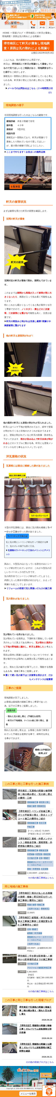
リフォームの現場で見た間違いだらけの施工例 (29, 588)
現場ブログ (17, 33)
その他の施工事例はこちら (41, 877)
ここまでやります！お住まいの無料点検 (25, 152)
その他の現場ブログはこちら (40, 1062)
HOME (6, 33)
